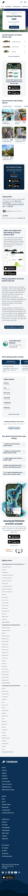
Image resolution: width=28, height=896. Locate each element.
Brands (4, 796)
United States (16, 21)
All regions (5, 848)
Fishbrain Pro (5, 819)
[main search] (21, 2)
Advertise (5, 778)
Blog (3, 799)
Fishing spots (5, 830)
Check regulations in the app (14, 327)
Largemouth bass (7, 106)
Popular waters (6, 804)
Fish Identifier (6, 827)
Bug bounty (5, 807)
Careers (4, 770)
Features (4, 822)
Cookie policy (6, 810)
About (3, 767)
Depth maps (5, 833)
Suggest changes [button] (14, 428)
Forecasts (5, 825)
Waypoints (5, 838)
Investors (4, 776)
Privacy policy (6, 781)
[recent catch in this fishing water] (8, 117)
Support (4, 773)
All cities (4, 850)
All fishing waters (7, 856)
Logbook (4, 836)
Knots (3, 801)
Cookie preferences (8, 813)
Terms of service (7, 784)
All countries (5, 845)
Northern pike (18, 106)
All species (5, 853)
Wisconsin (11, 21)
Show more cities (14, 414)
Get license (12, 347)
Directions (20, 218)
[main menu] (25, 2)
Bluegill (10, 206)
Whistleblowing (6, 787)
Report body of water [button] (8, 789)
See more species (14, 56)
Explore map (14, 27)
